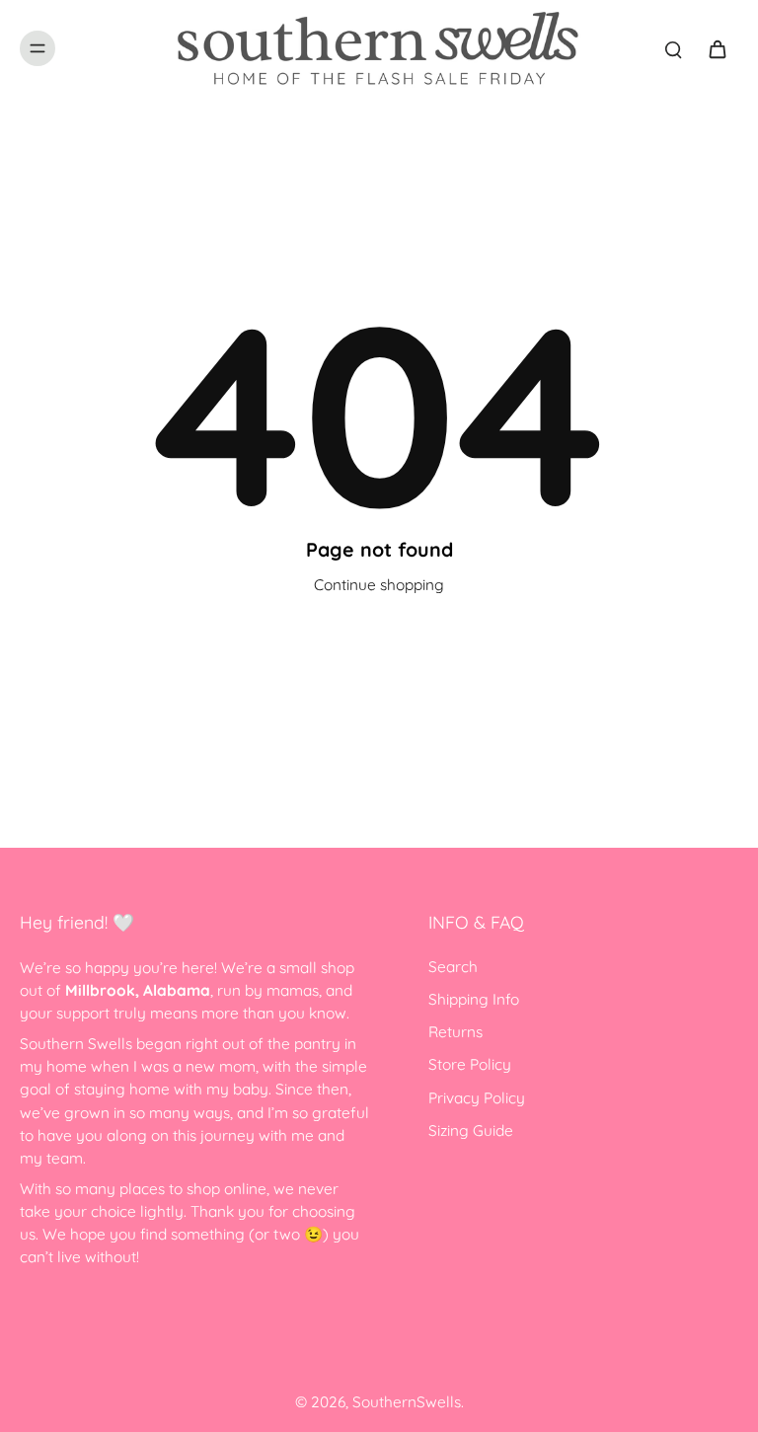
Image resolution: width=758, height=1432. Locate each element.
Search (453, 966)
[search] (673, 48)
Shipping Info (473, 999)
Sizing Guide (470, 1130)
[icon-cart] (716, 48)
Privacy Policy (476, 1098)
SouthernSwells (406, 1402)
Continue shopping (379, 584)
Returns (455, 1031)
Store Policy (469, 1064)
